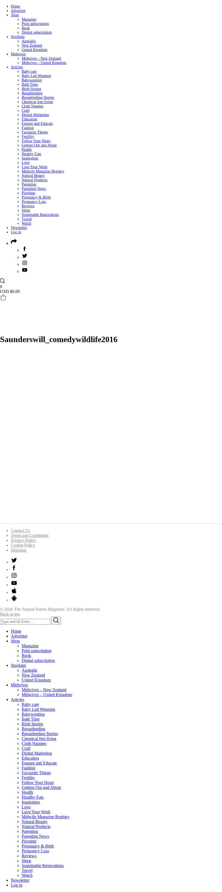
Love (26, 163)
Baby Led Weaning (36, 76)
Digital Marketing (35, 115)
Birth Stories (31, 89)
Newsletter (19, 228)
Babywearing (32, 80)
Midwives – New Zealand (41, 58)
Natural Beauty (33, 176)
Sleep (26, 210)
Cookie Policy (23, 545)
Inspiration (30, 158)
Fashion (28, 128)
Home (15, 6)
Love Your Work (34, 167)
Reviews (28, 206)
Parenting (29, 184)
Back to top (10, 614)
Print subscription (35, 24)
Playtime (28, 193)
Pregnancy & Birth (36, 197)
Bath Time (30, 84)
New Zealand (32, 45)
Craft (26, 111)
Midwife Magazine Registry (43, 171)
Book (26, 28)
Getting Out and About (39, 145)
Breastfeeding (32, 93)
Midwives (18, 54)
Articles (17, 67)
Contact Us (20, 530)
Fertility (28, 137)
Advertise (18, 11)
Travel (27, 219)
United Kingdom (34, 50)
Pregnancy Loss (34, 202)
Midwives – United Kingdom (44, 63)
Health (27, 150)
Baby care (29, 71)
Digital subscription (37, 32)
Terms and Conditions (29, 535)
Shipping (18, 550)
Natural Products (34, 180)
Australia (28, 41)
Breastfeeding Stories (38, 97)
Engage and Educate (37, 124)
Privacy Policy (23, 540)
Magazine (29, 19)
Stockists (17, 37)
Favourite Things (35, 132)
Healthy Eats (31, 154)
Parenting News (34, 189)
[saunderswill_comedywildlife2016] (111, 516)
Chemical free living (37, 102)
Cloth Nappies (32, 106)
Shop (15, 15)
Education (29, 119)
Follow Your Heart (36, 141)
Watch (26, 223)
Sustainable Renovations (40, 215)
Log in (16, 232)
